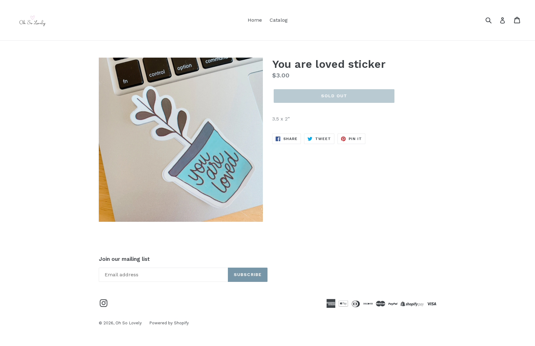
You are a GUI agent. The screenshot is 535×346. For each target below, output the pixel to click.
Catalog (279, 20)
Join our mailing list (124, 259)
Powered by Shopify (169, 323)
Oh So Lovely (129, 323)
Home (255, 20)
